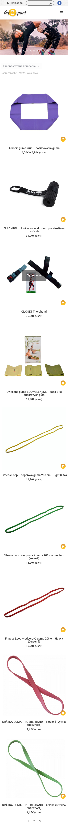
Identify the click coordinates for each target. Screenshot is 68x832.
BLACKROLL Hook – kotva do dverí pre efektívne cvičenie (34, 230)
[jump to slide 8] (44, 51)
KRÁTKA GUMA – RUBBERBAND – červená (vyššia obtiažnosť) (34, 723)
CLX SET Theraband (34, 311)
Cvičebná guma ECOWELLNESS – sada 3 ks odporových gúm (34, 393)
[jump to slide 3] (27, 51)
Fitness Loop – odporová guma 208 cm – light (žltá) (34, 475)
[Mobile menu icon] (62, 12)
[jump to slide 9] (48, 51)
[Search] (50, 3)
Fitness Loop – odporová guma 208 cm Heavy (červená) (34, 640)
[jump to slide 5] (34, 51)
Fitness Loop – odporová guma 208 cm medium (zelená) (34, 557)
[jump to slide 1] (20, 51)
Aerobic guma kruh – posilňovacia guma (34, 148)
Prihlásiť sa (16, 2)
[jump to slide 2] (24, 51)
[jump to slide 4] (30, 51)
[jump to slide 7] (41, 51)
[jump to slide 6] (37, 51)
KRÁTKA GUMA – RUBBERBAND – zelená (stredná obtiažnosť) (34, 806)
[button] (63, 219)
